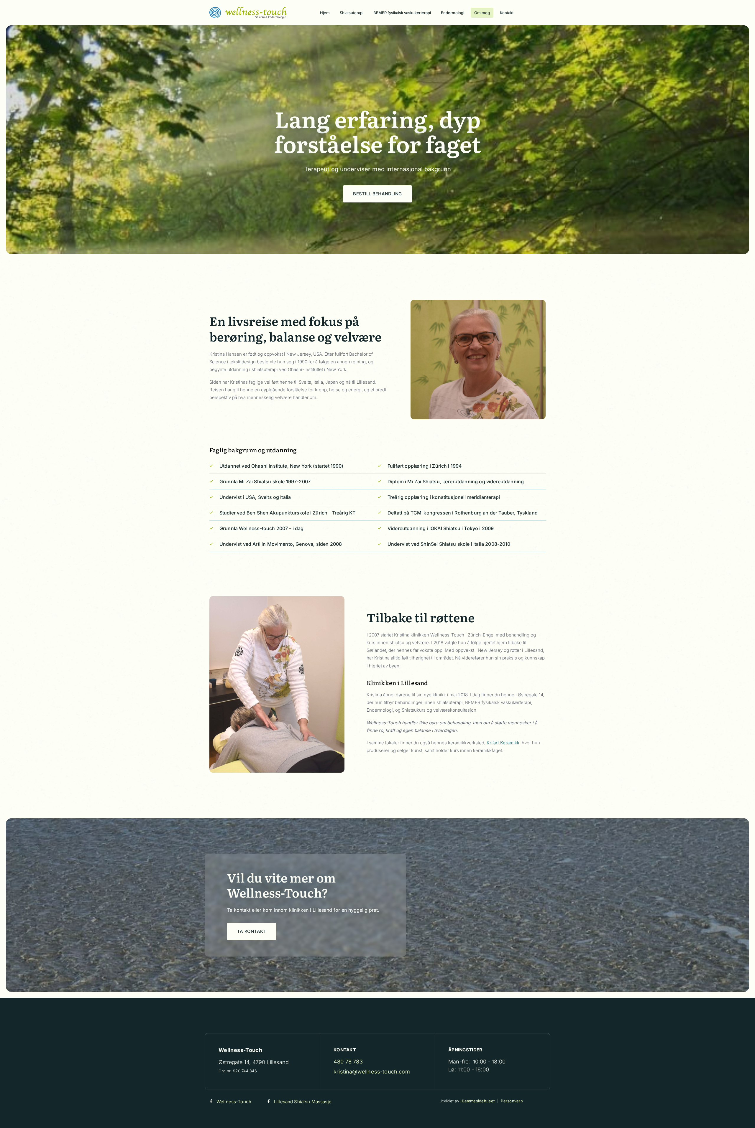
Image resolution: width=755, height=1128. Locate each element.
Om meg (482, 12)
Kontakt (506, 12)
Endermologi (452, 12)
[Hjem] (248, 13)
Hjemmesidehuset (477, 1101)
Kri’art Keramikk (503, 743)
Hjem (325, 12)
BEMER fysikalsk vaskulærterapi (402, 12)
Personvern (512, 1101)
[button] (377, 194)
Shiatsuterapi (351, 12)
